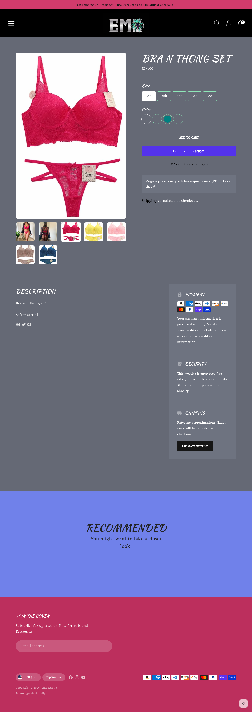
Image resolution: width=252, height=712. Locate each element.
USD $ (28, 677)
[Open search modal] (216, 23)
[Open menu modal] (11, 23)
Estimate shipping (195, 446)
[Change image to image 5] (116, 231)
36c (194, 96)
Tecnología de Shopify (31, 693)
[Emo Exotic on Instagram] (77, 678)
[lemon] (157, 119)
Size (146, 86)
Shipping (149, 201)
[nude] (178, 119)
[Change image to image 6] (25, 254)
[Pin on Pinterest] (18, 324)
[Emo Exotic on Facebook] (70, 678)
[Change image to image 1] (25, 231)
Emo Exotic (49, 688)
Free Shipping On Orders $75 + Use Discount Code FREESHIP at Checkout (124, 5)
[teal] (167, 119)
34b (149, 96)
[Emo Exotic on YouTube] (83, 678)
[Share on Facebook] (29, 324)
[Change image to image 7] (48, 254)
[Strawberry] (146, 119)
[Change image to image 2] (48, 231)
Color (146, 109)
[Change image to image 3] (70, 231)
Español (51, 677)
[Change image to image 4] (93, 231)
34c (179, 96)
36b (164, 96)
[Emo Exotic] (126, 23)
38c (210, 96)
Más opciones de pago (189, 164)
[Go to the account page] (228, 23)
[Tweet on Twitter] (23, 324)
